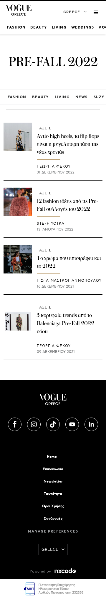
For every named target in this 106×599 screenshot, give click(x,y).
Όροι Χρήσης (53, 506)
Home (52, 457)
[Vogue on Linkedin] (91, 423)
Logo (53, 401)
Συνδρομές (53, 518)
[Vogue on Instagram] (34, 423)
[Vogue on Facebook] (15, 423)
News (81, 97)
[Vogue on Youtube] (72, 423)
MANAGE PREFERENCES (53, 531)
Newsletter (53, 481)
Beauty (40, 97)
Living (62, 97)
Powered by (41, 571)
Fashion (17, 97)
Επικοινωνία (53, 469)
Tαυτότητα (53, 494)
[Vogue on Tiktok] (53, 423)
